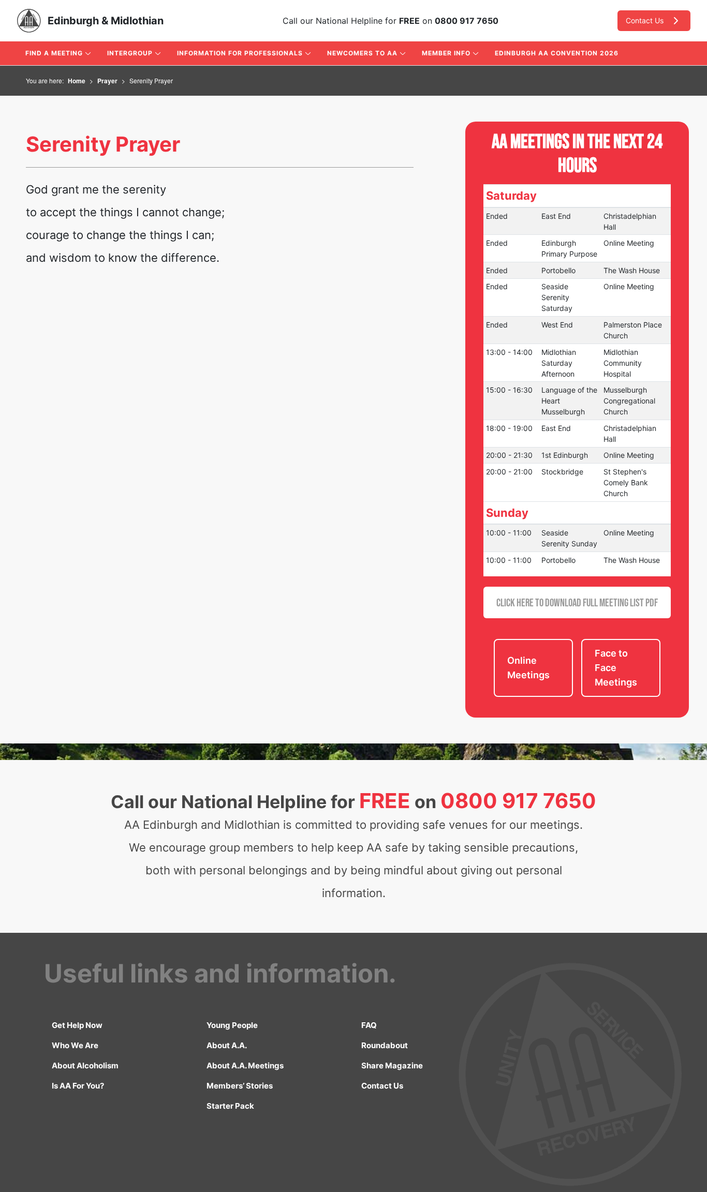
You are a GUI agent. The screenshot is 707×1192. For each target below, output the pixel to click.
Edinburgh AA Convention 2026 (556, 53)
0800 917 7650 (466, 21)
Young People (232, 1025)
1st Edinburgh (564, 455)
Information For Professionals (240, 53)
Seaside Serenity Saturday (556, 297)
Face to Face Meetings (616, 668)
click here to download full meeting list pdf (577, 602)
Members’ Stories (240, 1086)
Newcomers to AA (362, 53)
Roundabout (384, 1045)
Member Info (446, 53)
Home (76, 80)
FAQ (369, 1025)
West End (557, 324)
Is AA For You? (78, 1086)
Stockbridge (562, 471)
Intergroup (130, 53)
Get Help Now (77, 1025)
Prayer (107, 80)
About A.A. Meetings (245, 1065)
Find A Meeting (54, 53)
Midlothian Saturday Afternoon (558, 363)
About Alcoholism (85, 1065)
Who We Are (75, 1045)
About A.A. (227, 1045)
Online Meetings (528, 667)
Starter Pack (230, 1106)
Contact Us (645, 20)
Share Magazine (392, 1065)
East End (556, 216)
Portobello (558, 270)
